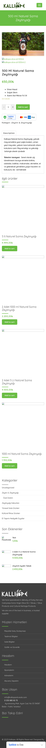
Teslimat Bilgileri (11, 636)
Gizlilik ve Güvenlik (12, 647)
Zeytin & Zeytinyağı (21, 123)
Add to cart (23, 107)
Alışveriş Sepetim (11, 681)
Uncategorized (8, 488)
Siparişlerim (9, 670)
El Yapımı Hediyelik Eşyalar (13, 518)
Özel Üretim (8, 498)
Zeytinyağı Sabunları (10, 503)
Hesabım (8, 665)
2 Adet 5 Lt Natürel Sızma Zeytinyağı (17, 382)
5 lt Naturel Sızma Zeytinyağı (19, 236)
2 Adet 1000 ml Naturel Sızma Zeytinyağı (19, 308)
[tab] (9, 133)
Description (9, 133)
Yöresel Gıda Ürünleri (10, 508)
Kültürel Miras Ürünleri (11, 513)
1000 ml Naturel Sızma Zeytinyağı (22, 453)
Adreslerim (8, 675)
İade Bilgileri (9, 642)
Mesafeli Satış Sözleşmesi (15, 631)
